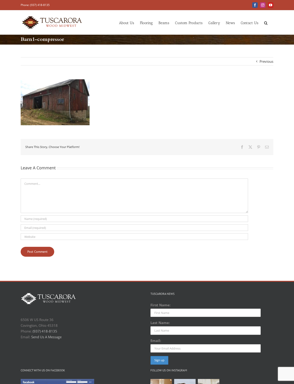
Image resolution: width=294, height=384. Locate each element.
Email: (155, 340)
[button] (266, 22)
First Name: (160, 305)
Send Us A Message (46, 337)
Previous (266, 61)
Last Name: (160, 322)
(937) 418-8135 (45, 331)
